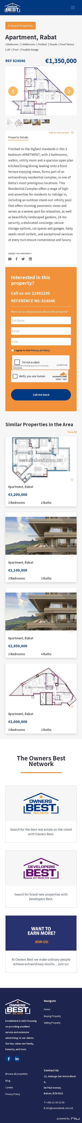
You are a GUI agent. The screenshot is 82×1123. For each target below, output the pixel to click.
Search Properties (22, 25)
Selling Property (52, 1022)
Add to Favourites (59, 132)
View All (72, 432)
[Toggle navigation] (72, 7)
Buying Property (52, 1016)
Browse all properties (16, 1073)
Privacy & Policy (40, 350)
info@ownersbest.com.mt (59, 1108)
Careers (9, 1087)
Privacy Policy (12, 1094)
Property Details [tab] (18, 137)
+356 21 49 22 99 (55, 1102)
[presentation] (13, 91)
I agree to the (32, 350)
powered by (63, 1118)
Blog (7, 1080)
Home (47, 1009)
